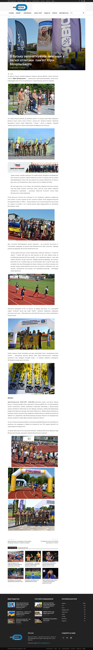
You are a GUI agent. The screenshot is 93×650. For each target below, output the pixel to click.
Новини (18, 13)
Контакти (42, 1)
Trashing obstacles (35, 1)
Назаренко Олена (14, 67)
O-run (30, 1)
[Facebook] (79, 1)
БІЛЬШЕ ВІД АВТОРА (23, 547)
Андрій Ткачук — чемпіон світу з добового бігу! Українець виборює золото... (23, 613)
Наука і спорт (38, 13)
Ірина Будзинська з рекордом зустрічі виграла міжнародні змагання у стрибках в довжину (19, 542)
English (53, 1)
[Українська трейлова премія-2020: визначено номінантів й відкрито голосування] (38, 604)
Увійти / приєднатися (12, 1)
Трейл (26, 1)
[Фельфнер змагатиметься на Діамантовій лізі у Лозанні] (33, 573)
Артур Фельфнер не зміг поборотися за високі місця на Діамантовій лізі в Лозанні (15, 564)
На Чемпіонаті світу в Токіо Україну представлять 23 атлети (49, 542)
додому (9, 16)
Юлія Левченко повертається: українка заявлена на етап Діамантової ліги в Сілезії (49, 564)
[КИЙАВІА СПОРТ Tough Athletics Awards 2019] (38, 613)
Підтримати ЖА (63, 13)
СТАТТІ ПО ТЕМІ (12, 547)
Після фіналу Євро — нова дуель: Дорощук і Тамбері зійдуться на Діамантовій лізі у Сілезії (32, 564)
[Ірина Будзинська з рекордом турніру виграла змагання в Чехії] (16, 573)
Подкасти (47, 13)
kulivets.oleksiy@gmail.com (43, 643)
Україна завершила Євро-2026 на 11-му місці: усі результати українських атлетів (49, 582)
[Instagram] (82, 1)
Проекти (54, 13)
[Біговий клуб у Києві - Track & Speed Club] (33, 167)
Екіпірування (27, 13)
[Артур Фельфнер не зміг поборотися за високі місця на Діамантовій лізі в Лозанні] (16, 556)
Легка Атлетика (20, 1)
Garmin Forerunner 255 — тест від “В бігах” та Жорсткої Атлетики (23, 621)
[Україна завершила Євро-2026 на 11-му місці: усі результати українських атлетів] (50, 573)
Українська (48, 1)
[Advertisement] (58, 7)
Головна (11, 13)
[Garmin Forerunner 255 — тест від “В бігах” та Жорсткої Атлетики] (11, 621)
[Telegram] (84, 1)
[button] (83, 13)
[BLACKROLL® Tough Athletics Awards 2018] (38, 620)
